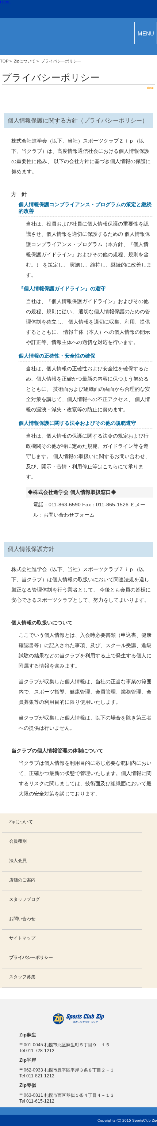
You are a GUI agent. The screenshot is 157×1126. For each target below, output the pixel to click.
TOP (4, 61)
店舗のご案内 (22, 880)
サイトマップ (22, 938)
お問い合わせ (22, 918)
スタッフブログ (24, 899)
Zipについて (24, 61)
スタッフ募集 (22, 976)
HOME (5, 2)
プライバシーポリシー (31, 957)
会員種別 (18, 841)
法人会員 (18, 860)
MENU (146, 33)
